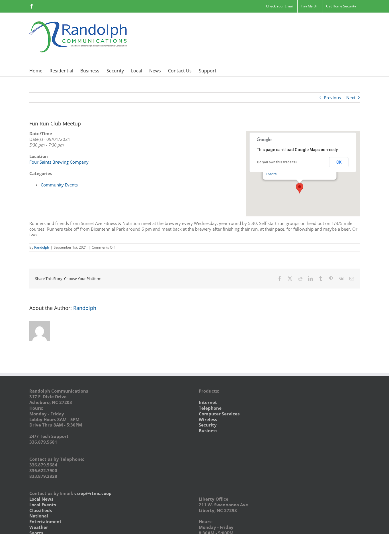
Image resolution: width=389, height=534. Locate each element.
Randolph (41, 247)
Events (271, 174)
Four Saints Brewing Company (59, 162)
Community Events (59, 185)
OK (338, 162)
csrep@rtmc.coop (93, 493)
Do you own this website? (277, 162)
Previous (332, 97)
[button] (299, 188)
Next (350, 97)
